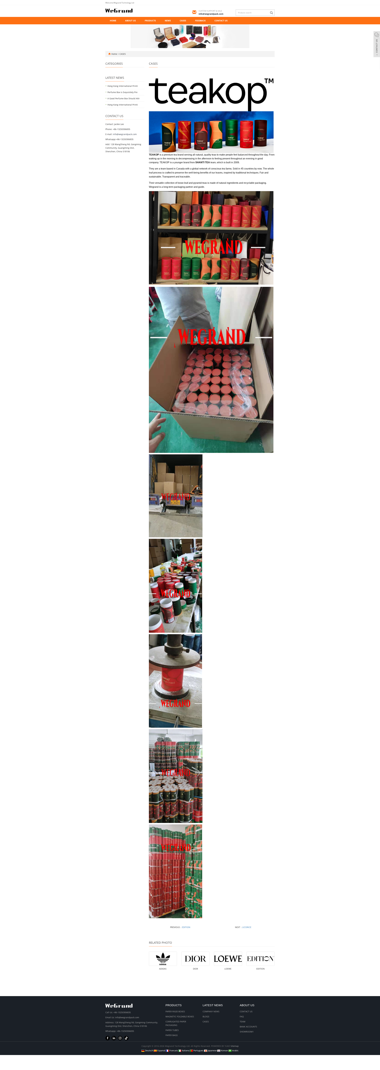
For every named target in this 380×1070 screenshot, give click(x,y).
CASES (183, 20)
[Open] (376, 44)
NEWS (168, 20)
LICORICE (246, 927)
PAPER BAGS (172, 1035)
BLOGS (206, 1016)
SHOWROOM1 (247, 1031)
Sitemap (235, 1046)
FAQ (242, 1016)
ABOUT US (130, 20)
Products (174, 1005)
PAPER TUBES (172, 1030)
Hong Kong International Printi (122, 86)
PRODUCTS (150, 20)
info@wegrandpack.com (211, 13)
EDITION (186, 927)
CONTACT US (221, 20)
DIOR (195, 968)
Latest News (213, 1005)
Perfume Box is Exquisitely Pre (122, 92)
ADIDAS (163, 968)
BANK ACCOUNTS (248, 1026)
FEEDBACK (200, 20)
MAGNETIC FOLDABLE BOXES (180, 1016)
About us (247, 1005)
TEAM (242, 1021)
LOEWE (227, 968)
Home (113, 20)
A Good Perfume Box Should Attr (123, 98)
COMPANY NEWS (211, 1011)
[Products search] (272, 13)
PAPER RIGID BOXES (175, 1011)
